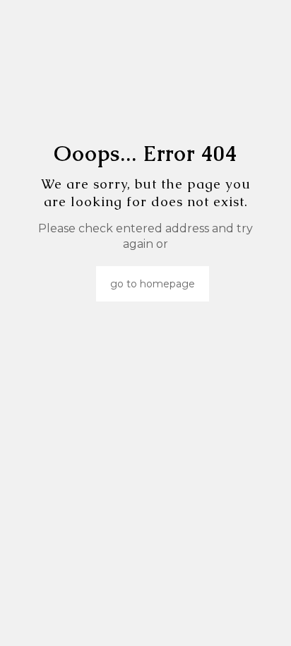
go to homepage (152, 283)
